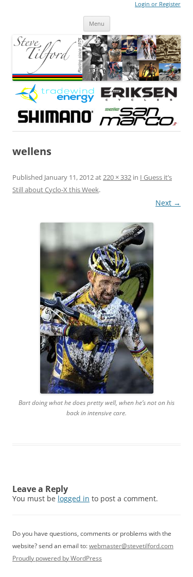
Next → (168, 203)
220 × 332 (117, 177)
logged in (74, 498)
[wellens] (96, 308)
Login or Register (158, 4)
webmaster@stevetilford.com (131, 545)
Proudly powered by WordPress (57, 558)
